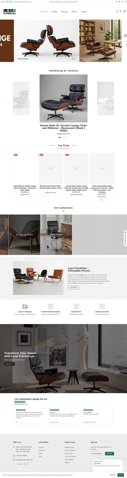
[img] (64, 402)
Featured (44, 12)
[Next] (112, 107)
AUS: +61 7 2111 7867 (22, 451)
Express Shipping (25, 312)
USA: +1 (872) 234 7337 (22, 449)
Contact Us (42, 450)
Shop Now (9, 364)
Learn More (73, 287)
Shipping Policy (69, 447)
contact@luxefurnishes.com (23, 2)
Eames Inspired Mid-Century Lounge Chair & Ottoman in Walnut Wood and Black (53, 188)
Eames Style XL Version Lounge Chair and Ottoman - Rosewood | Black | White (63, 128)
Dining (64, 12)
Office (74, 12)
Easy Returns (76, 312)
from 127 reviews (19, 404)
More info (113, 475)
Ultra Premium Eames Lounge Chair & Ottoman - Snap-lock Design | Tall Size (104, 188)
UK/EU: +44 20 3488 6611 (23, 447)
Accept (121, 475)
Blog (40, 456)
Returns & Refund (70, 450)
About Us (41, 447)
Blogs (84, 12)
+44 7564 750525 (8, 2)
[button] (125, 238)
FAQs (40, 453)
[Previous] (15, 107)
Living (54, 12)
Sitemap (67, 462)
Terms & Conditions (70, 456)
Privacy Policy (69, 453)
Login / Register (69, 459)
